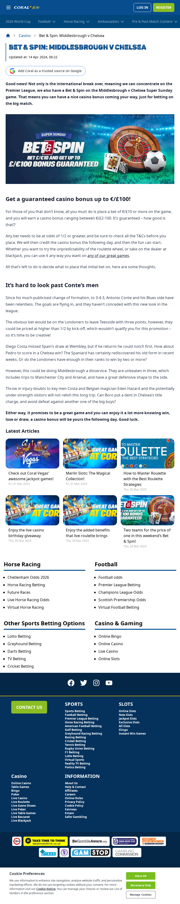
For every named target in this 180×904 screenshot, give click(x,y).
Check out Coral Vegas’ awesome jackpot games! (30, 476)
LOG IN (142, 7)
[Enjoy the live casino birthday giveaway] (32, 510)
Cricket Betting (21, 666)
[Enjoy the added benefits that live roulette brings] (90, 510)
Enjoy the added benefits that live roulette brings (88, 532)
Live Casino (108, 651)
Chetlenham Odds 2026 (28, 577)
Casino (25, 35)
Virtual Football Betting (118, 607)
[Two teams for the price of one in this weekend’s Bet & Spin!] (147, 510)
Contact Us (29, 707)
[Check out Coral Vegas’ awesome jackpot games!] (32, 453)
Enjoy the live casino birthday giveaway (26, 532)
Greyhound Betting (24, 643)
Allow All (140, 876)
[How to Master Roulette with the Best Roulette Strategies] (147, 453)
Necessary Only (141, 885)
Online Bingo (109, 636)
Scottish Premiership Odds (122, 599)
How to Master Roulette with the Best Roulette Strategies (145, 479)
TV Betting (17, 658)
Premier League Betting (119, 584)
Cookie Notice (46, 889)
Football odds (110, 577)
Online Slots (109, 658)
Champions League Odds (120, 592)
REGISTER (163, 7)
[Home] (8, 35)
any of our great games (108, 255)
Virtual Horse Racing (26, 607)
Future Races (19, 592)
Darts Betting (19, 651)
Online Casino (110, 643)
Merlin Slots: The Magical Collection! (88, 476)
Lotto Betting (19, 636)
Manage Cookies (141, 894)
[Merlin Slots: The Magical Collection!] (90, 453)
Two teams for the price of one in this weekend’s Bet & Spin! (147, 535)
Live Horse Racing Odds (28, 599)
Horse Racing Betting (26, 584)
